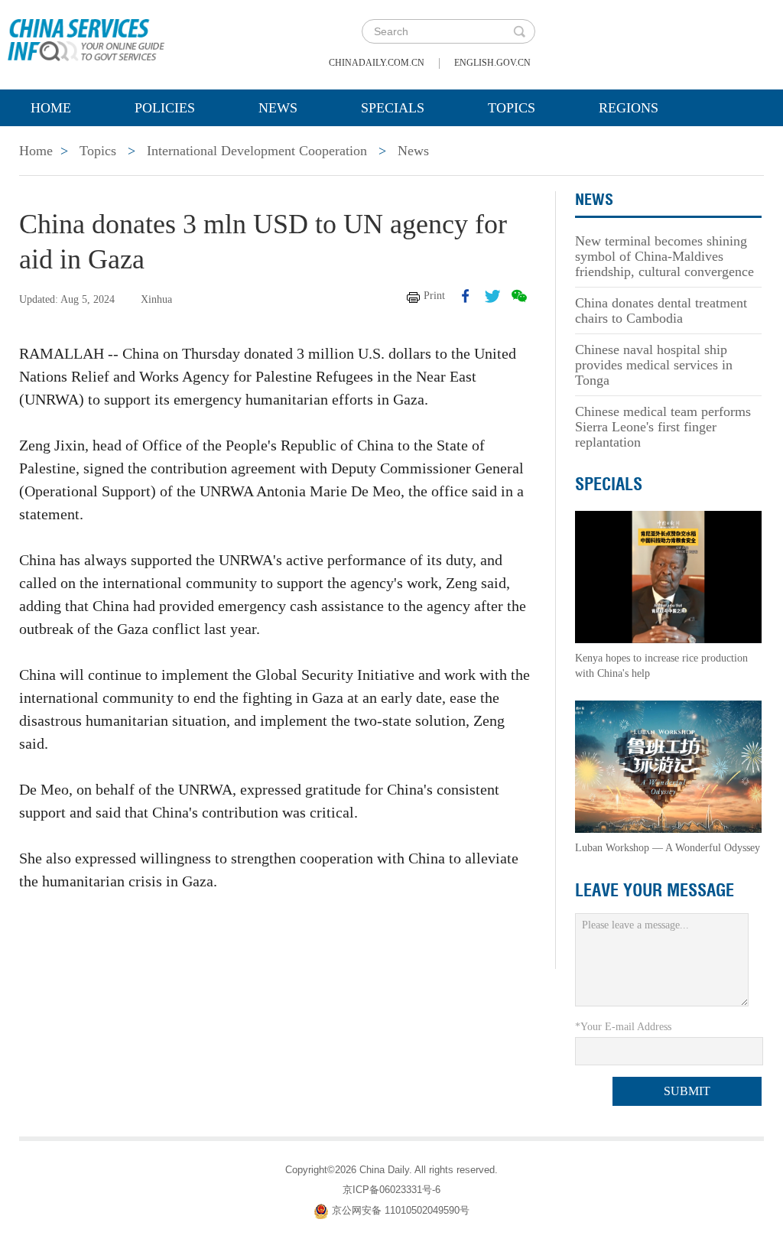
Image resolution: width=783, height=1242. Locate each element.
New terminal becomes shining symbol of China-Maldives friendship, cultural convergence (664, 256)
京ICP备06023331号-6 (391, 1189)
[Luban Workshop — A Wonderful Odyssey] (668, 766)
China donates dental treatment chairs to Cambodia (661, 310)
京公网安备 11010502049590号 (400, 1210)
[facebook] (465, 296)
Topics (511, 107)
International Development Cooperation (257, 150)
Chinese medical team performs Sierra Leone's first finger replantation (663, 427)
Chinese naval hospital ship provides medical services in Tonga (654, 365)
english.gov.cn (492, 62)
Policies (165, 107)
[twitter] (492, 296)
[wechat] (519, 296)
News (277, 107)
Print (434, 295)
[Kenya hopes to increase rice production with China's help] (668, 576)
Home (51, 107)
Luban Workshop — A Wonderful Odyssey (667, 847)
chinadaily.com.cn (376, 62)
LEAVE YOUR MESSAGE (654, 890)
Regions (628, 107)
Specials (392, 107)
